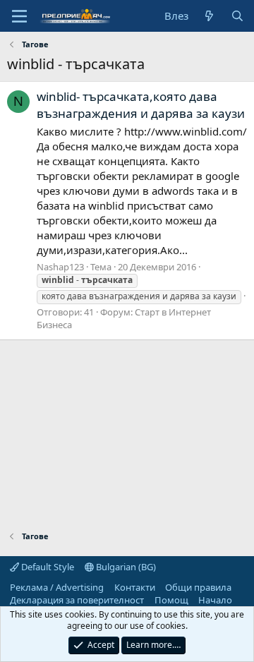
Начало (215, 600)
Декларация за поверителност (77, 600)
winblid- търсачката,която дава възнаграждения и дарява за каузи (141, 104)
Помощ (171, 600)
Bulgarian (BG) (125, 566)
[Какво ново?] (209, 16)
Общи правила (198, 587)
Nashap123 (60, 266)
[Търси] (237, 16)
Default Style (46, 566)
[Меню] (19, 16)
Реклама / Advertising (57, 587)
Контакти (134, 587)
